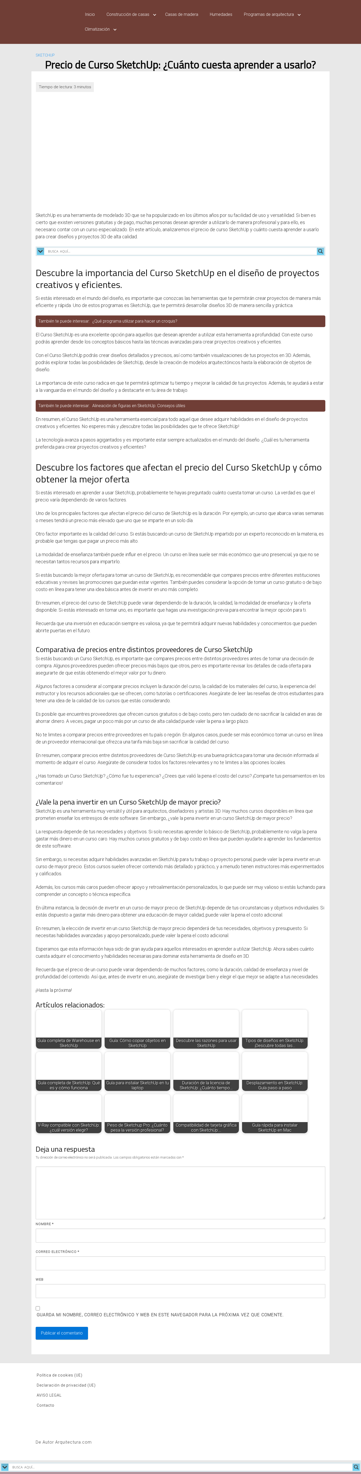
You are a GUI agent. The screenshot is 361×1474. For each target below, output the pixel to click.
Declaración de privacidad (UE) (66, 1385)
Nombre (45, 1224)
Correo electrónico (57, 1252)
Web (40, 1279)
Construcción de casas (128, 14)
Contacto (45, 1405)
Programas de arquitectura (269, 14)
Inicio (90, 14)
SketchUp (45, 55)
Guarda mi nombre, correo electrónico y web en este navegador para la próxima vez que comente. (160, 1314)
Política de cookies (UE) (59, 1375)
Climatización (97, 29)
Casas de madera (181, 14)
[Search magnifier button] (320, 251)
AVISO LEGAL (49, 1395)
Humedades (221, 14)
